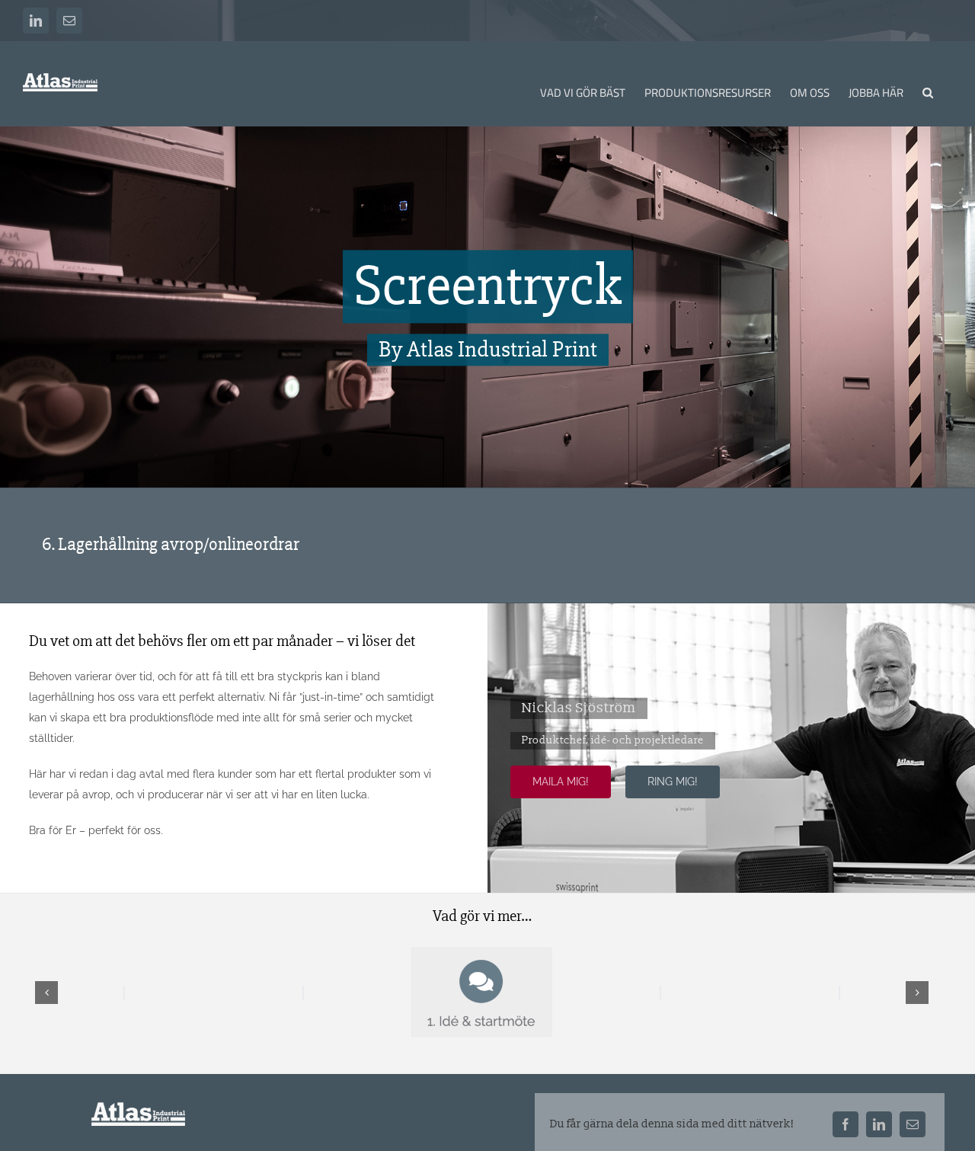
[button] (927, 91)
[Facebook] (845, 1124)
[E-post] (912, 1124)
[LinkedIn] (879, 1124)
